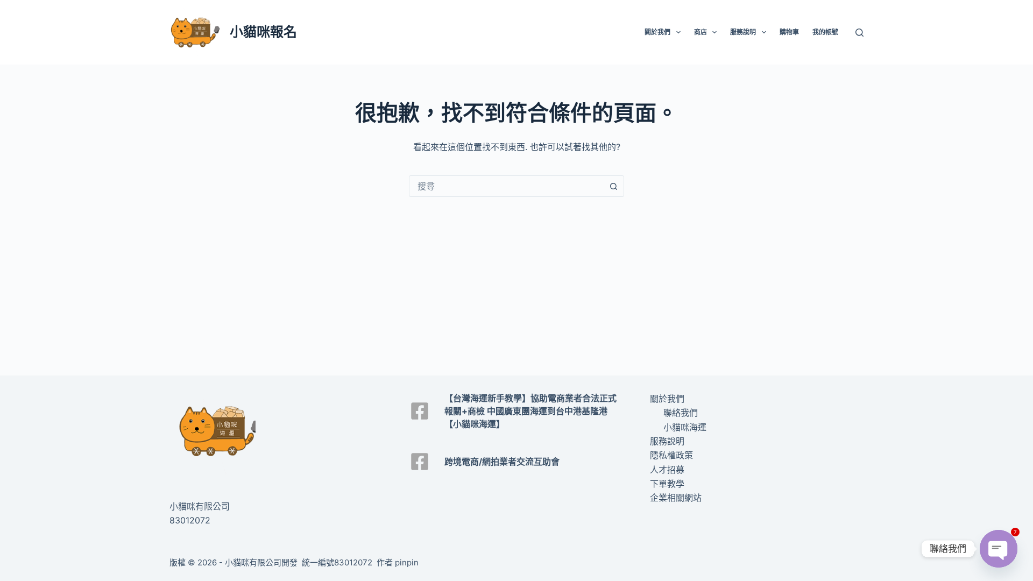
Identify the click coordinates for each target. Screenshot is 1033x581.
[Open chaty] (998, 549)
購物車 (789, 32)
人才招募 (667, 469)
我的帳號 (825, 32)
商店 (700, 32)
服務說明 (743, 32)
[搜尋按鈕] (613, 186)
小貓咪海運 (684, 427)
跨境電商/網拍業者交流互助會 (502, 461)
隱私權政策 (671, 455)
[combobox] (506, 186)
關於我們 (657, 32)
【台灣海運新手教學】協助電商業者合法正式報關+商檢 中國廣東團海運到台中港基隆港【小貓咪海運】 (530, 411)
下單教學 (667, 483)
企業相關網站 (676, 497)
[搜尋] (859, 33)
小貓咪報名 (263, 32)
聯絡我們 (680, 412)
